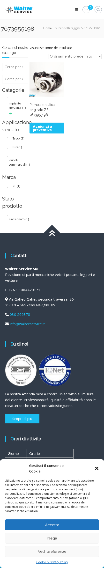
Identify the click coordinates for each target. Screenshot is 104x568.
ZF (16, 186)
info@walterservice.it (27, 323)
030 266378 (20, 314)
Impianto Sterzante (17, 105)
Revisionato (19, 219)
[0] (86, 9)
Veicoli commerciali (19, 162)
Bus (17, 147)
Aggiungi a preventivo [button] (42, 128)
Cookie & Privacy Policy (52, 562)
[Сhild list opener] (10, 113)
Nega (52, 538)
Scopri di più (22, 418)
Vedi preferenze (52, 551)
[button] (96, 468)
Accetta (52, 525)
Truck (18, 138)
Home (47, 28)
